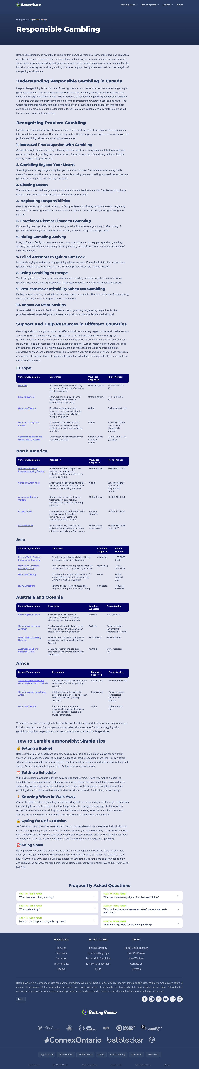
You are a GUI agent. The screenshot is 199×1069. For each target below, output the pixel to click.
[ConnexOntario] (73, 1040)
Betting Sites (128, 4)
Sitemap (136, 969)
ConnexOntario (25, 511)
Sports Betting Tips (98, 953)
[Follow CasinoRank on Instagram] (152, 999)
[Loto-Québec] (87, 1028)
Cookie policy (34, 1065)
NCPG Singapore (26, 585)
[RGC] (106, 1028)
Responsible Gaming (89, 1065)
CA (19, 999)
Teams (61, 969)
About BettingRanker (136, 947)
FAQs (98, 969)
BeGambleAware (26, 397)
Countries (61, 958)
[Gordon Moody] (125, 1028)
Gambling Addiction (60, 1065)
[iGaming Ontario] (151, 1028)
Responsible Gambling (98, 958)
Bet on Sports (148, 4)
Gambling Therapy (27, 408)
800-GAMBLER (25, 525)
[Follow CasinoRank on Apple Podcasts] (180, 999)
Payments (61, 953)
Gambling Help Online (29, 614)
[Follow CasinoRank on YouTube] (166, 999)
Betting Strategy (98, 947)
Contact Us (136, 963)
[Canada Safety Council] (69, 1028)
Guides (166, 4)
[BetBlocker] (125, 1040)
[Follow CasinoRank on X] (159, 999)
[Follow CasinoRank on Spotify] (173, 999)
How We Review (136, 953)
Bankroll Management (98, 963)
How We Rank (136, 958)
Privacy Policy (116, 1065)
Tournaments (61, 963)
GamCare (22, 385)
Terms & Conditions (142, 1065)
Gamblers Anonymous (29, 482)
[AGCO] (49, 1028)
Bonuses (61, 947)
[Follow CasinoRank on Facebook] (145, 999)
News (180, 4)
